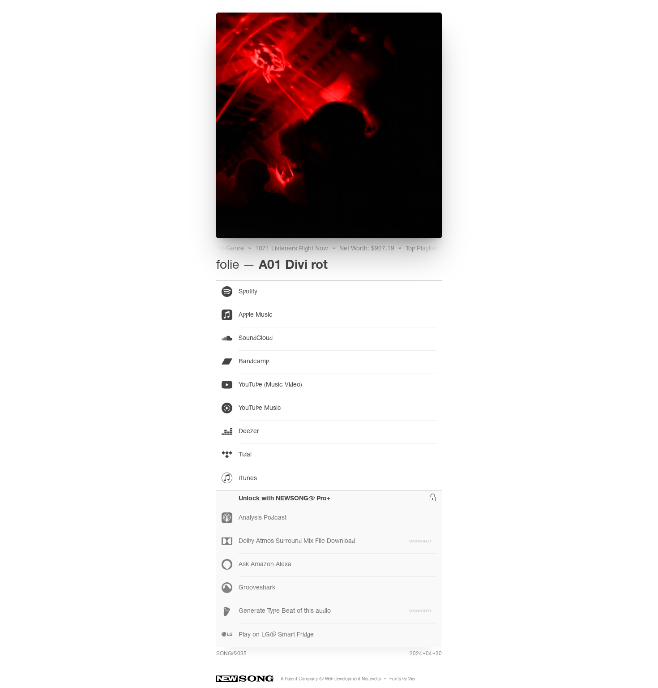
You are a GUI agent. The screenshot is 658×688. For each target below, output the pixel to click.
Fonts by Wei (402, 679)
